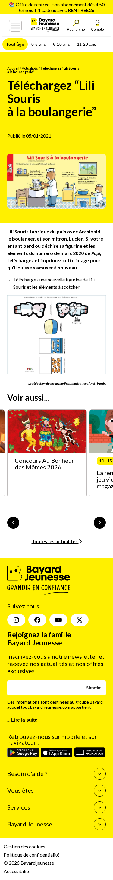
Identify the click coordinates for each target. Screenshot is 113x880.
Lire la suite (24, 720)
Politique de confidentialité (31, 855)
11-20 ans (86, 44)
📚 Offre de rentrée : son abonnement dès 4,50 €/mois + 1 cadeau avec (57, 7)
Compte (97, 29)
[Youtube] (58, 620)
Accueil (13, 68)
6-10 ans (61, 44)
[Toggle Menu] (15, 25)
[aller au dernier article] (13, 523)
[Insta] (16, 620)
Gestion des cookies (24, 846)
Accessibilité (17, 871)
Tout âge (15, 44)
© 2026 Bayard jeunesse (29, 863)
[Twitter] (80, 620)
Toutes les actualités (55, 541)
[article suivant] (100, 523)
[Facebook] (37, 620)
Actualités (30, 68)
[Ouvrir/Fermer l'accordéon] (100, 774)
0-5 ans (38, 44)
